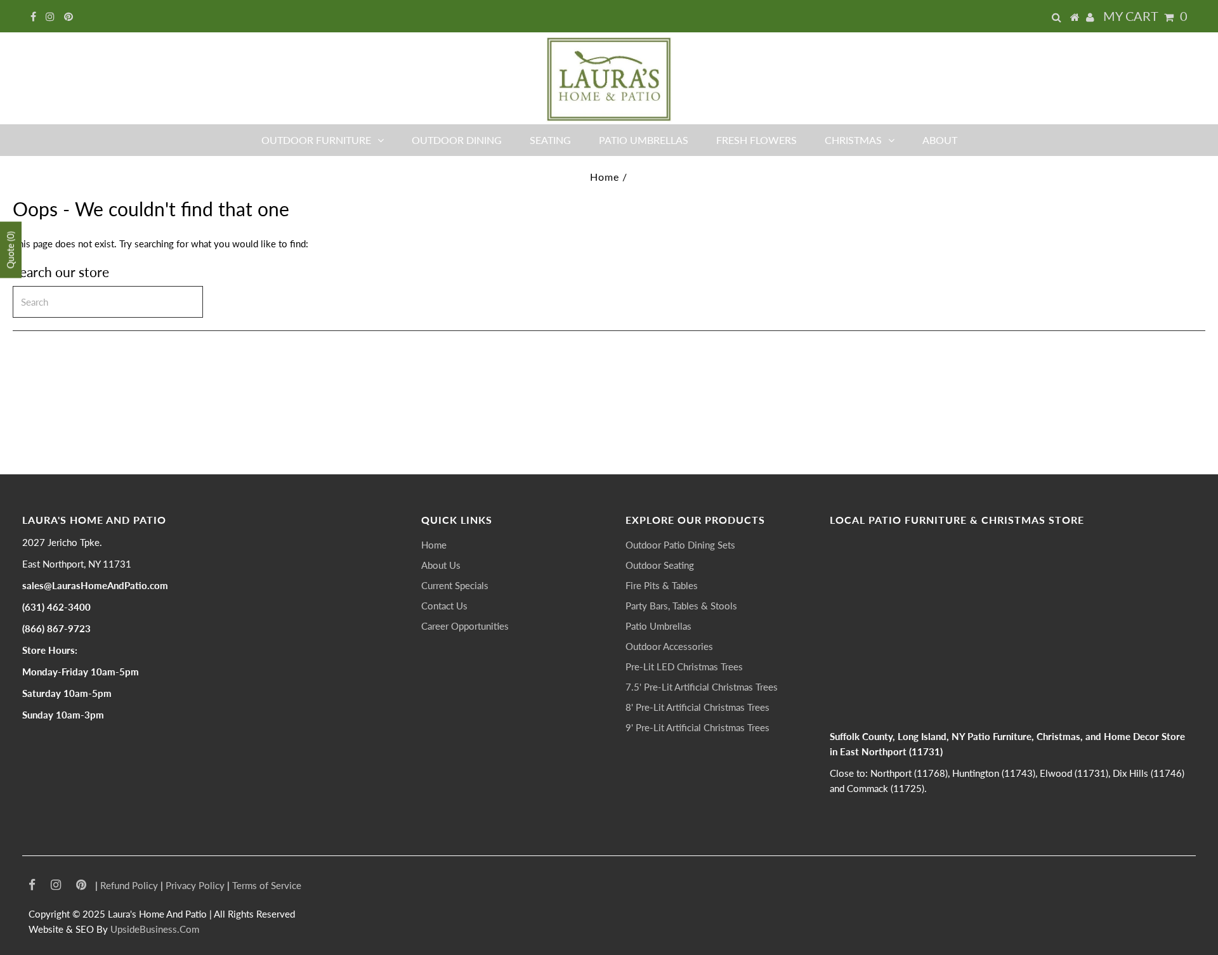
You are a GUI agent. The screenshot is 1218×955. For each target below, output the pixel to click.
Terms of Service (266, 885)
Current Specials (454, 585)
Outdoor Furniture (316, 140)
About (939, 140)
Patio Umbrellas (643, 140)
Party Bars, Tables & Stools (681, 605)
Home (604, 177)
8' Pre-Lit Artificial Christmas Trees (697, 707)
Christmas (853, 140)
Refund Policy (129, 885)
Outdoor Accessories (669, 646)
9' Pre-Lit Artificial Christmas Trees (697, 727)
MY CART (1145, 15)
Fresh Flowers (756, 140)
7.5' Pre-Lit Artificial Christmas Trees (701, 686)
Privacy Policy (195, 885)
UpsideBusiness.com (154, 929)
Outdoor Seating (659, 565)
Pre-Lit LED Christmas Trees (684, 666)
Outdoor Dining (457, 140)
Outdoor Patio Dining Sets (680, 544)
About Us (441, 565)
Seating (550, 140)
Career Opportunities (465, 626)
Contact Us (444, 605)
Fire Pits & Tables (661, 585)
